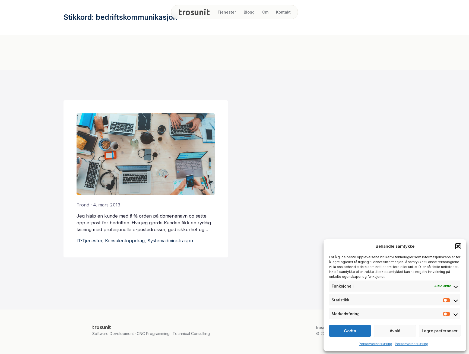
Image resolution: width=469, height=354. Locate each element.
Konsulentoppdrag (125, 240)
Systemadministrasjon (170, 240)
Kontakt (283, 12)
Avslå (395, 330)
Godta (350, 330)
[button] (458, 246)
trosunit (194, 12)
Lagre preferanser (440, 330)
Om (265, 12)
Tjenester (226, 12)
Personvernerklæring (375, 344)
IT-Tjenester (89, 240)
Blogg (249, 12)
